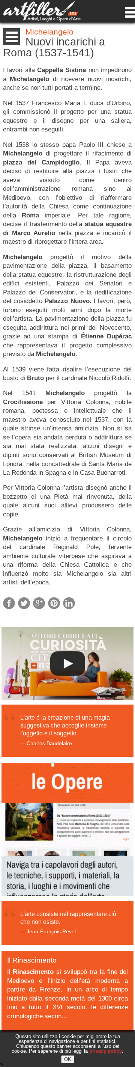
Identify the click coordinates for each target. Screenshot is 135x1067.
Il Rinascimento (32, 960)
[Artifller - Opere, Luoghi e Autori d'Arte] (42, 20)
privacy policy (105, 1051)
